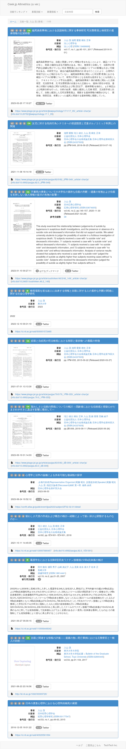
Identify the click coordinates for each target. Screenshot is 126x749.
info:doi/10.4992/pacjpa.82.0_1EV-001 (73, 550)
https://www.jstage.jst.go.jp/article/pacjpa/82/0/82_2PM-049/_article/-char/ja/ (52, 179)
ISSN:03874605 (88, 207)
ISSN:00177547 (62, 716)
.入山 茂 (41, 485)
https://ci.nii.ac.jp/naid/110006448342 (33, 628)
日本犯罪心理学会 (46, 713)
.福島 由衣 (86, 485)
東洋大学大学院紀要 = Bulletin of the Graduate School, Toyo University (86, 655)
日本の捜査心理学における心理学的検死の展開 (51, 703)
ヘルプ (79, 745)
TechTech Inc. (111, 745)
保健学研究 (43, 573)
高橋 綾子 (103, 416)
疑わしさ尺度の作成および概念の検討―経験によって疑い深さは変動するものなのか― (62, 517)
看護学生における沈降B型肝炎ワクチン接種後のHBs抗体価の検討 (66, 560)
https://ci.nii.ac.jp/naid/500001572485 (33, 331)
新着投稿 (51, 11)
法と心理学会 (70, 43)
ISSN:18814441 (57, 573)
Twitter (44, 103)
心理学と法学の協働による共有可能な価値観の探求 (54, 475)
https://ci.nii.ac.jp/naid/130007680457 (33, 550)
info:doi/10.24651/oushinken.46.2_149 (30, 281)
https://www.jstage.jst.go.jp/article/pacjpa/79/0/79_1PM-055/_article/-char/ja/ (52, 394)
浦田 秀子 (52, 566)
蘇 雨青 (94, 416)
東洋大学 (42, 303)
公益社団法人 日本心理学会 (77, 136)
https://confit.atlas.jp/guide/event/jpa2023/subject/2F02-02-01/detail (48, 506)
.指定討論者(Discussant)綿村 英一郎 (63, 485)
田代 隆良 (42, 566)
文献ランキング (18, 11)
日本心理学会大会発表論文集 (52, 532)
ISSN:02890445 (95, 656)
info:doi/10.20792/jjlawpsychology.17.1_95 (32, 113)
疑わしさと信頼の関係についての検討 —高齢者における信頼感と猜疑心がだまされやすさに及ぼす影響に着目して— (62, 408)
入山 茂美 (74, 566)
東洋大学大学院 (71, 650)
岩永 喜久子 (85, 566)
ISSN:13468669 (81, 46)
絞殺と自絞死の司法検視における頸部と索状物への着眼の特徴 (65, 340)
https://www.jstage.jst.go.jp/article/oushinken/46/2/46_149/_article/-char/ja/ (51, 278)
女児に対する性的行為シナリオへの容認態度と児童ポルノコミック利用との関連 (63, 124)
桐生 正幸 (86, 40)
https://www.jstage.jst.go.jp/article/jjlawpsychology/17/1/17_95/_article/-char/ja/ (53, 110)
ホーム (13, 21)
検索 (97, 11)
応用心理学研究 (71, 207)
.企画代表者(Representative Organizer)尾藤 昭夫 (61, 482)
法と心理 (68, 46)
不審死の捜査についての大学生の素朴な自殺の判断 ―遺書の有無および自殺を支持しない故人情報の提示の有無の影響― (62, 193)
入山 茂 (67, 40)
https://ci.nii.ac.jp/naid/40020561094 (32, 734)
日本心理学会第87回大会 (50, 488)
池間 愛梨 (76, 40)
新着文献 (36, 11)
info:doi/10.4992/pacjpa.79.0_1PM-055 (30, 397)
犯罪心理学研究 (45, 716)
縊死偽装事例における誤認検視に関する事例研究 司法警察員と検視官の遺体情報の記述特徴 (62, 31)
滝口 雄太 (78, 132)
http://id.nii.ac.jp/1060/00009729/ (31, 693)
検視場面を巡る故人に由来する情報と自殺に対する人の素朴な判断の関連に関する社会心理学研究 (62, 292)
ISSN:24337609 (75, 142)
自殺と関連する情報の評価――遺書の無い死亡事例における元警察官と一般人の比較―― (62, 639)
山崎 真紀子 (63, 566)
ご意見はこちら (93, 745)
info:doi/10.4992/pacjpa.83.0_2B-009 (30, 465)
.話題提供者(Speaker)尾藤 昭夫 (101, 482)
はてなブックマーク (48, 270)
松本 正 (94, 566)
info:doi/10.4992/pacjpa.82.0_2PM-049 (30, 182)
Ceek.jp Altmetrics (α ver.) (24, 4)
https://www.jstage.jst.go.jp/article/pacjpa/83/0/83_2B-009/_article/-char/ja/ (51, 462)
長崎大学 (42, 570)
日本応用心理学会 (72, 204)
